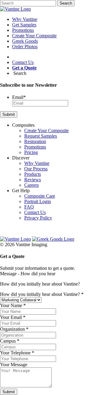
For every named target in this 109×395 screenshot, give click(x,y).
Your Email (12, 317)
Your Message (13, 364)
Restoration (35, 141)
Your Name (13, 305)
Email (19, 97)
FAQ (29, 206)
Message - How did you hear (27, 273)
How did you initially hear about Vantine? (42, 294)
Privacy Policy (38, 217)
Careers (31, 185)
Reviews (32, 179)
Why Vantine (24, 19)
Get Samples (24, 24)
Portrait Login (37, 201)
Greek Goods (25, 41)
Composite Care (39, 196)
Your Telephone (17, 352)
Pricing (31, 152)
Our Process (36, 168)
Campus (9, 340)
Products (32, 174)
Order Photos (25, 46)
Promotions (23, 30)
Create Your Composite (34, 35)
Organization (14, 329)
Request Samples (40, 136)
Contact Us (23, 62)
